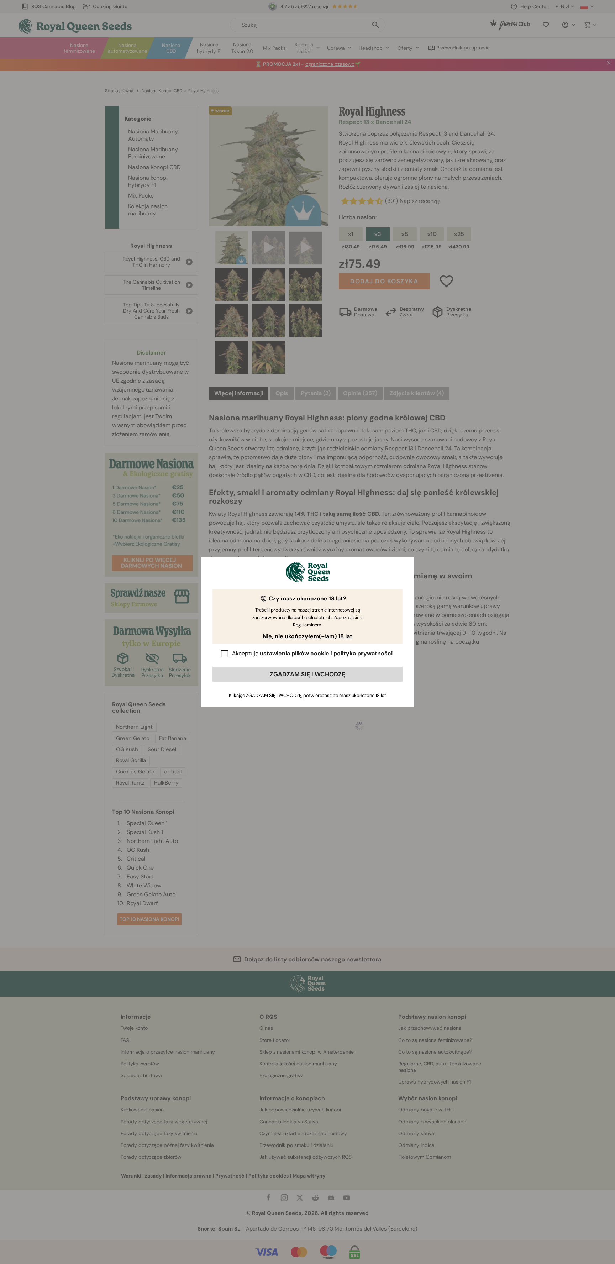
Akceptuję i (312, 653)
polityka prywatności (363, 653)
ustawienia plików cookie (294, 653)
